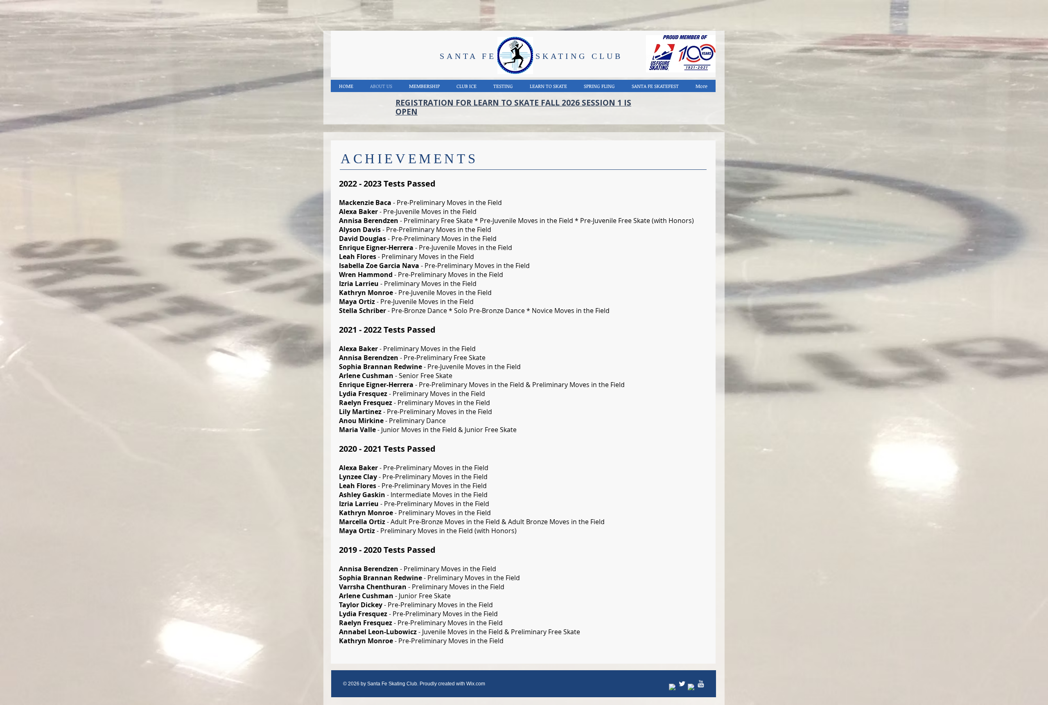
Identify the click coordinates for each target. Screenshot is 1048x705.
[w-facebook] (672, 687)
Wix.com (475, 684)
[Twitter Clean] (682, 683)
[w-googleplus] (691, 687)
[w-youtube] (701, 683)
